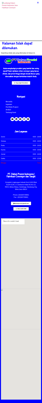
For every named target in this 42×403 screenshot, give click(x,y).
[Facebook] (20, 119)
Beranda (9, 102)
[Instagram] (24, 119)
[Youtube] (12, 119)
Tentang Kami (11, 112)
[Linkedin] (16, 119)
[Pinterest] (28, 119)
